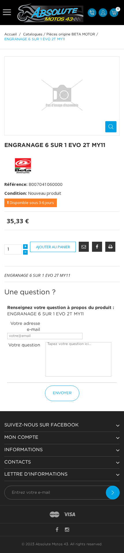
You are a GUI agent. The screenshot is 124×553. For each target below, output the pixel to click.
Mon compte (21, 437)
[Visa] (69, 514)
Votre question (24, 345)
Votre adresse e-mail (25, 326)
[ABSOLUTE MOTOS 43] (49, 12)
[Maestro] (54, 514)
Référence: (15, 184)
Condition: (15, 193)
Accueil (10, 34)
